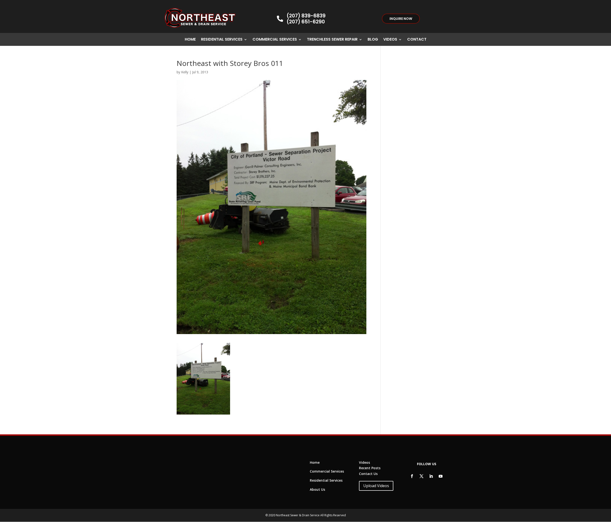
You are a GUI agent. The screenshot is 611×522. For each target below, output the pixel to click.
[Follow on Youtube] (440, 476)
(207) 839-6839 (306, 15)
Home (190, 40)
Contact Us (368, 473)
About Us (317, 489)
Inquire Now (401, 18)
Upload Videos (376, 485)
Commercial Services (275, 40)
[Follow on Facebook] (412, 476)
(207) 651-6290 (306, 21)
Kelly (184, 72)
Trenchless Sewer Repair (332, 40)
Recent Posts (369, 468)
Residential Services (221, 40)
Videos (390, 40)
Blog (373, 40)
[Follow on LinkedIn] (431, 476)
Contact (417, 40)
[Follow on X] (421, 476)
